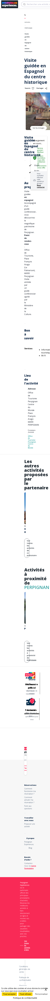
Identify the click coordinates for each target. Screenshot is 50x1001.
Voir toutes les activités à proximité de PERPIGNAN (28, 651)
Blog (30, 848)
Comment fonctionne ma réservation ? (30, 791)
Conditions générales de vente (24, 969)
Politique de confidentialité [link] (25, 998)
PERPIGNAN (28, 28)
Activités (27, 22)
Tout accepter (9, 994)
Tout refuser (25, 994)
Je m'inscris (25, 768)
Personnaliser (41, 994)
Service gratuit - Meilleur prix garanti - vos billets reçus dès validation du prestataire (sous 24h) (41, 158)
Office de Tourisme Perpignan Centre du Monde (32, 442)
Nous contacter (41, 186)
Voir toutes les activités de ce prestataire (28, 548)
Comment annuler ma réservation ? (29, 800)
